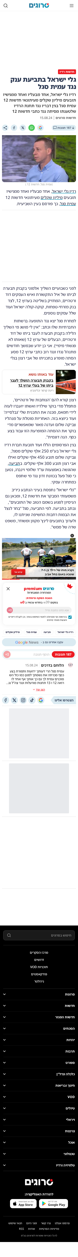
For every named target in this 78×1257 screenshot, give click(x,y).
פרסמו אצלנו (62, 1223)
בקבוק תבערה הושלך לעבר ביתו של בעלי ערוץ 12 (31, 383)
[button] (72, 535)
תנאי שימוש (15, 1223)
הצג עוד (40, 689)
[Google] (40, 128)
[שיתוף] (5, 128)
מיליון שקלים (52, 197)
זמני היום (31, 1223)
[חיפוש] (5, 5)
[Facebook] (14, 128)
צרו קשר (46, 1223)
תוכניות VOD (39, 967)
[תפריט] (72, 6)
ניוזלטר (39, 981)
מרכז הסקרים (39, 952)
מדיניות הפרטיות (49, 1229)
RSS (21, 1229)
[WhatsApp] (31, 128)
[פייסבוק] (5, 700)
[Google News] (40, 700)
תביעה (14, 463)
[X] (23, 128)
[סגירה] (8, 589)
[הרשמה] (10, 610)
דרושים (39, 959)
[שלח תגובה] (7, 654)
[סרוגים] (39, 1182)
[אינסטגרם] (23, 700)
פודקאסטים (39, 974)
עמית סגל (68, 203)
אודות (31, 1229)
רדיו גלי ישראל (64, 191)
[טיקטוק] (32, 700)
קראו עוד (18, 572)
